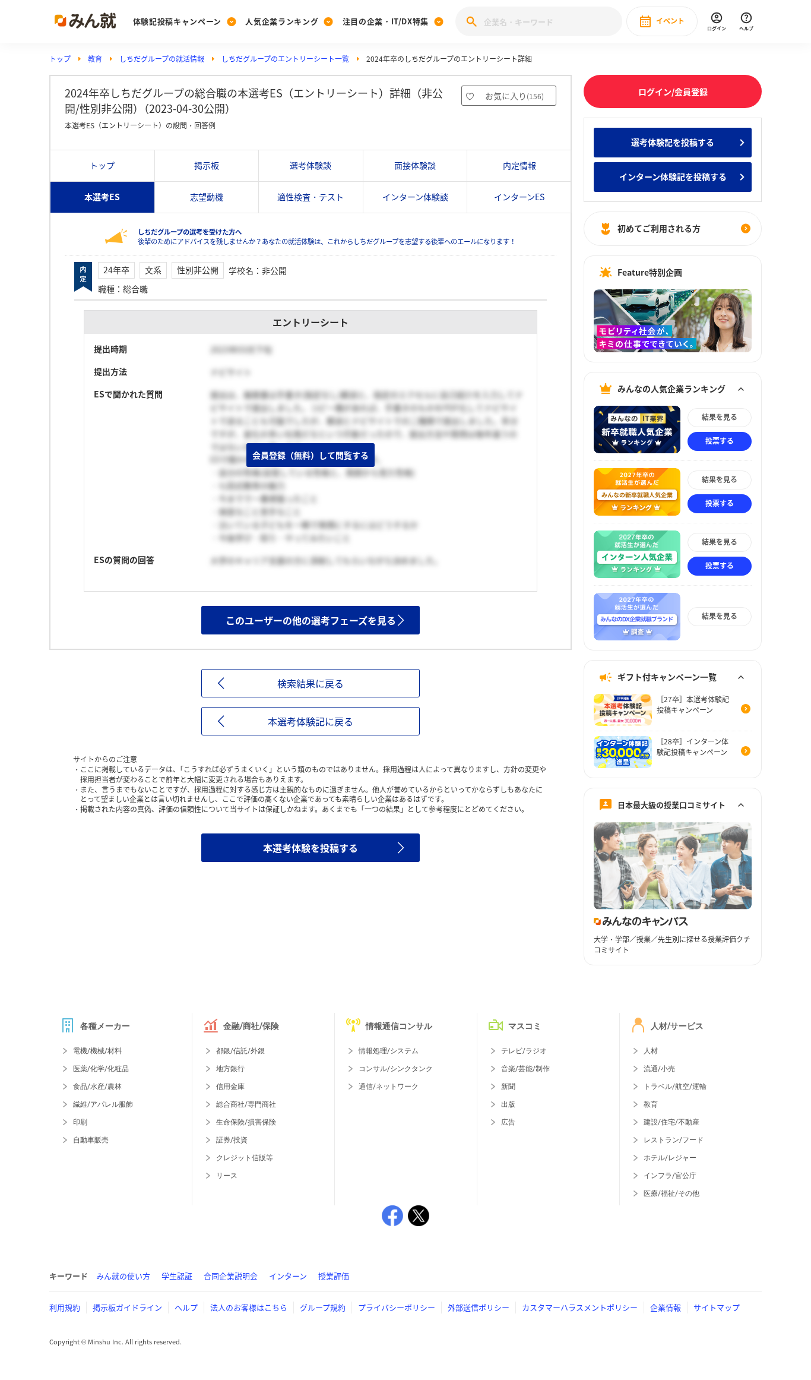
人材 (651, 1051)
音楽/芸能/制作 (525, 1069)
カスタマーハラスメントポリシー (580, 1307)
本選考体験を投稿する (310, 848)
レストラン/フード (674, 1140)
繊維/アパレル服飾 (103, 1104)
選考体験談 (310, 165)
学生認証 (176, 1275)
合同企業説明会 (231, 1275)
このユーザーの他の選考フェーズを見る (311, 620)
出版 (508, 1104)
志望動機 (206, 197)
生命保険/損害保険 (246, 1122)
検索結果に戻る (310, 683)
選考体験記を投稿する (672, 142)
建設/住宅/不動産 (671, 1122)
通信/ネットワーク (389, 1086)
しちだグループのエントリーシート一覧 (285, 58)
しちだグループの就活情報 (161, 58)
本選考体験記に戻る (310, 721)
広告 (508, 1122)
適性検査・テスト (310, 197)
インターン (288, 1275)
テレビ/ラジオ (524, 1051)
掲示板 (206, 165)
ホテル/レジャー (670, 1158)
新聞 (508, 1086)
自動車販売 (91, 1140)
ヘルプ (186, 1307)
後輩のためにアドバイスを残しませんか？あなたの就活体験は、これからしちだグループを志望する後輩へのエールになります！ (327, 237)
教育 (95, 58)
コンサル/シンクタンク (396, 1069)
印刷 (80, 1122)
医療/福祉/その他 (671, 1193)
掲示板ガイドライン (127, 1307)
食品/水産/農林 (97, 1086)
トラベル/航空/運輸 (675, 1086)
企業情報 (665, 1307)
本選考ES (102, 197)
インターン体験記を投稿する (673, 176)
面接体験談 (415, 165)
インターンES (519, 197)
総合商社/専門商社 (246, 1104)
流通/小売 (659, 1069)
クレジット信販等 (244, 1158)
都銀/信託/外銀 (240, 1051)
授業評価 (333, 1275)
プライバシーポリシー (396, 1307)
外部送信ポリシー (478, 1307)
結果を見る (719, 417)
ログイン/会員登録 (673, 91)
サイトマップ (716, 1307)
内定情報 (519, 165)
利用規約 (64, 1307)
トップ (60, 58)
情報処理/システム (389, 1051)
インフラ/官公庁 (670, 1175)
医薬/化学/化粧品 (101, 1069)
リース (226, 1175)
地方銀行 (230, 1069)
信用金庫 (230, 1086)
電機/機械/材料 (97, 1051)
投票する (719, 440)
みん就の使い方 (123, 1275)
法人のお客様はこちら (248, 1307)
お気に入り (514, 96)
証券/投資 (232, 1140)
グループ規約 (323, 1307)
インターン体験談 (415, 197)
